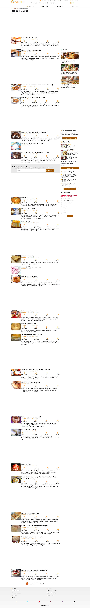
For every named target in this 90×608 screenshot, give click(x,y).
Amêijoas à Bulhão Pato (68, 200)
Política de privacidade (52, 590)
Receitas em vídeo (16, 590)
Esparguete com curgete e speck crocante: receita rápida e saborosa (73, 153)
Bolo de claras (25, 197)
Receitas (31, 6)
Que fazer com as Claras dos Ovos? (32, 143)
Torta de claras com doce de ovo (31, 334)
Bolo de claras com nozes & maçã (31, 537)
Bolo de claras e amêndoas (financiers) (33, 97)
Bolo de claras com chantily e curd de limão (34, 570)
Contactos (49, 588)
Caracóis (65, 206)
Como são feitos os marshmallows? (32, 267)
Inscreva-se (49, 170)
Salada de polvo (66, 198)
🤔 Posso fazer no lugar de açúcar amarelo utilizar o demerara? (69, 184)
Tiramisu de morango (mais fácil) (72, 158)
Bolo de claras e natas (28, 256)
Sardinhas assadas (67, 202)
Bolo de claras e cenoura (29, 276)
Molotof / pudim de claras (29, 323)
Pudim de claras (26, 221)
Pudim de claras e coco (28, 429)
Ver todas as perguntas (73, 186)
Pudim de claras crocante (29, 37)
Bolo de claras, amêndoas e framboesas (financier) (37, 85)
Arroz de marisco (67, 204)
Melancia (65, 210)
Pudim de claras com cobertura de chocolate (35, 152)
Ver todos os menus (67, 161)
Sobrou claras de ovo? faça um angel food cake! (36, 369)
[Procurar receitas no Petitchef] (71, 3)
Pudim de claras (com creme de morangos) (34, 525)
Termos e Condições (51, 593)
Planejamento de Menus (69, 138)
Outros (64, 212)
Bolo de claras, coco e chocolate (31, 417)
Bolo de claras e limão (28, 208)
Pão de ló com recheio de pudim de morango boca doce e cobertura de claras (39, 477)
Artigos (45, 6)
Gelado (64, 208)
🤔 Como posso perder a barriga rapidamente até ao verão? (68, 180)
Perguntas (59, 6)
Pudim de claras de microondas (31, 50)
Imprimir (76, 161)
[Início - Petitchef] (11, 8)
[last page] (43, 583)
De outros (74, 6)
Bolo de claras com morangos (30, 382)
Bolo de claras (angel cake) (29, 311)
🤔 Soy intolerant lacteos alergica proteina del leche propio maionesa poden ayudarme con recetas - (69, 175)
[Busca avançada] (73, 3)
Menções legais (50, 595)
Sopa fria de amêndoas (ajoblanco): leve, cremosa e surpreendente (72, 147)
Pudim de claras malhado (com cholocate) (34, 132)
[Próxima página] (40, 583)
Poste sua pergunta (70, 189)
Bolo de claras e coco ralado (30, 513)
